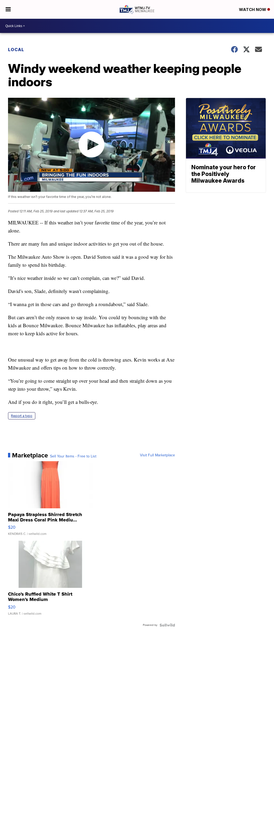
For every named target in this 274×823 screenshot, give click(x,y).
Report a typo (21, 416)
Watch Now (253, 9)
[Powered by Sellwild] (167, 625)
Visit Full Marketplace (157, 455)
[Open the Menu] (8, 9)
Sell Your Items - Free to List (73, 456)
